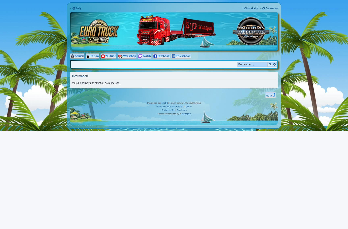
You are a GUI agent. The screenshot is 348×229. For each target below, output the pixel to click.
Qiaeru (189, 106)
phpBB (165, 103)
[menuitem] (76, 8)
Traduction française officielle (169, 106)
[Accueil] (137, 16)
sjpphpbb (186, 114)
